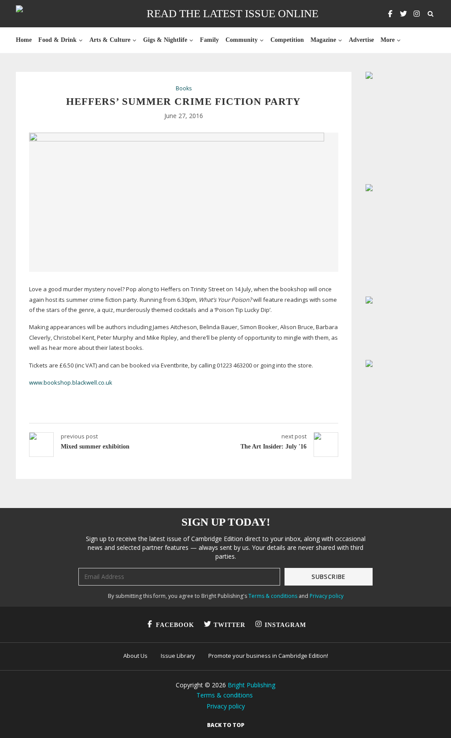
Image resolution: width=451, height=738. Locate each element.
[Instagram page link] (416, 13)
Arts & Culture (109, 40)
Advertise (361, 40)
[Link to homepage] (47, 13)
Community (242, 40)
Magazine (323, 40)
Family (209, 40)
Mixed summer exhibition (95, 446)
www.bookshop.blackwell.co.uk (70, 382)
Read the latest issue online (232, 13)
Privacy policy (327, 596)
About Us (135, 656)
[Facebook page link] (390, 13)
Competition (287, 40)
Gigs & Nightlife (165, 40)
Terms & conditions (272, 596)
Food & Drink (57, 40)
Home (24, 40)
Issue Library (178, 656)
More (388, 40)
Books (184, 88)
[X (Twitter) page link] (403, 13)
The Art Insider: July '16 (273, 446)
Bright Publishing (251, 685)
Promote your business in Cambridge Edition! (268, 656)
